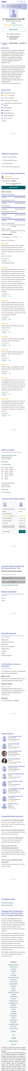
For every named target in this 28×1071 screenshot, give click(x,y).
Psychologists (13, 1013)
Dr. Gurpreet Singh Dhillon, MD (16, 774)
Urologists (13, 1017)
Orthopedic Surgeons (13, 1000)
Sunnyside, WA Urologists (7, 902)
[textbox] (13, 574)
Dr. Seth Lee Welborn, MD (14, 751)
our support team (13, 954)
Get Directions (4, 461)
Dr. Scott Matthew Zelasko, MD (16, 788)
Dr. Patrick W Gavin (13, 803)
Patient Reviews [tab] (13, 43)
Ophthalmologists (13, 996)
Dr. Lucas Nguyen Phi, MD (14, 736)
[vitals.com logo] (3, 1)
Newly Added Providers (13, 1024)
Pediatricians (13, 1005)
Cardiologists (13, 968)
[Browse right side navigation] (24, 2)
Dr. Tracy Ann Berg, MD (14, 759)
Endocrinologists (13, 979)
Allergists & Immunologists (13, 964)
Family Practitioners (13, 981)
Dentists (13, 973)
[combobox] (13, 574)
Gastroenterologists (13, 983)
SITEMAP (13, 1038)
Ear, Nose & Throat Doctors (13, 977)
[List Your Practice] (21, 2)
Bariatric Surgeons (13, 966)
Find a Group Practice (13, 1028)
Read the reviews (16, 166)
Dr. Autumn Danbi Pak (13, 744)
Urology (3, 598)
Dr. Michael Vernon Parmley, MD (16, 766)
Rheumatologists (13, 1015)
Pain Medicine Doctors (13, 1002)
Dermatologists (13, 975)
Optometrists (13, 998)
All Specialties (13, 1022)
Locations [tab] (22, 43)
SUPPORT (13, 1031)
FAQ (13, 1034)
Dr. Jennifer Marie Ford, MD (15, 781)
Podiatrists (13, 1009)
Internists (13, 988)
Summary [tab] (4, 43)
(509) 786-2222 (6, 492)
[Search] (18, 2)
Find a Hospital (13, 1026)
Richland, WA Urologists (7, 905)
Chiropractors (13, 971)
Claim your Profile (16, 21)
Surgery (3, 600)
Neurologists (13, 990)
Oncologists (13, 994)
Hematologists (13, 985)
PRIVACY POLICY (13, 1041)
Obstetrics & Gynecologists (13, 992)
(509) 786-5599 (6, 464)
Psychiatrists (13, 1011)
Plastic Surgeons (13, 1007)
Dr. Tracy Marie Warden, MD (15, 796)
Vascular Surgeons (13, 1019)
